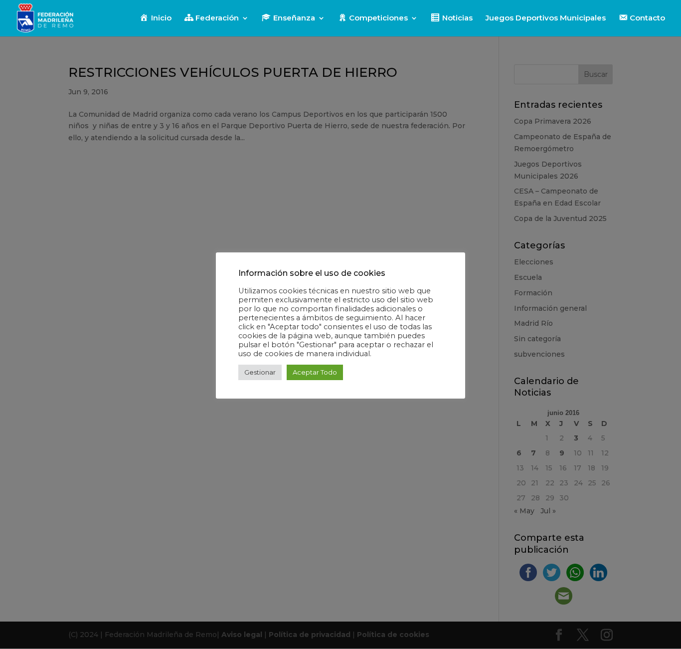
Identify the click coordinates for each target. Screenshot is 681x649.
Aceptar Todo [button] (315, 372)
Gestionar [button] (260, 372)
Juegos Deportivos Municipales (546, 18)
